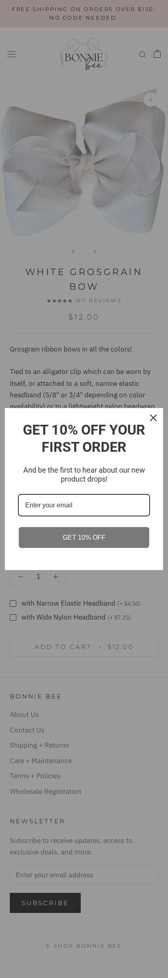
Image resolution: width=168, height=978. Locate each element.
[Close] (153, 418)
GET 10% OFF (84, 537)
